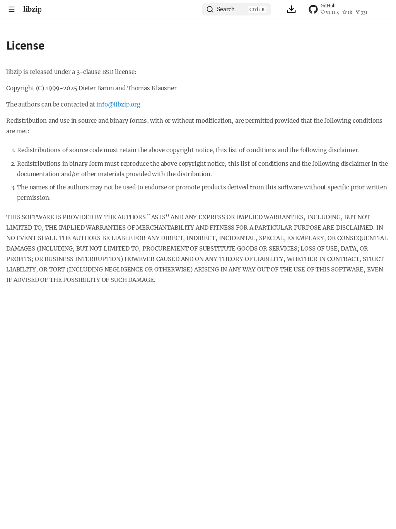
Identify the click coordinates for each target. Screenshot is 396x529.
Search (226, 9)
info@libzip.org (118, 104)
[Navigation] (12, 9)
